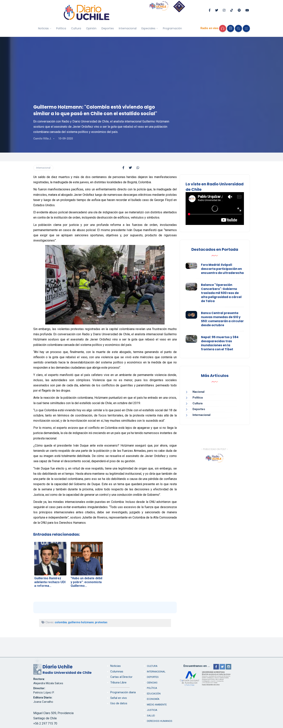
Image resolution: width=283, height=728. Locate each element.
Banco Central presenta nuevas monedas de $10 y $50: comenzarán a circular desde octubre (222, 319)
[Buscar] (238, 28)
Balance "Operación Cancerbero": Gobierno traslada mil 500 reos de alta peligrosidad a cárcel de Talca (221, 293)
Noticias (43, 28)
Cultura (76, 28)
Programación (172, 28)
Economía (153, 699)
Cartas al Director (121, 677)
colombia (61, 622)
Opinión (91, 28)
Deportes (107, 28)
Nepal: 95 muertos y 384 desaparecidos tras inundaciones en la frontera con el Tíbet (220, 343)
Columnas (116, 671)
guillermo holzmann (81, 622)
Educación (154, 693)
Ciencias (152, 682)
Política (61, 28)
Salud (151, 715)
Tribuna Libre (118, 682)
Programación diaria (123, 692)
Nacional (198, 392)
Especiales (148, 28)
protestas (101, 622)
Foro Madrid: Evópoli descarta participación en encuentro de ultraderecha (222, 269)
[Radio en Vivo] (222, 28)
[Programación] (230, 28)
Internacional (127, 28)
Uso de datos (118, 703)
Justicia (152, 710)
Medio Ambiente (157, 704)
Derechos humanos (159, 721)
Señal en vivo (118, 698)
